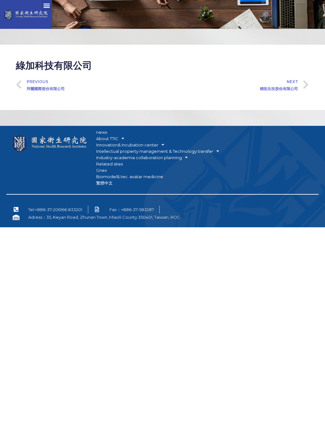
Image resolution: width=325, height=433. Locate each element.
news (101, 132)
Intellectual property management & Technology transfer (154, 151)
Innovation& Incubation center (127, 144)
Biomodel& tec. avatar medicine (129, 176)
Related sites (109, 163)
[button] (47, 5)
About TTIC (107, 138)
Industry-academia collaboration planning (139, 157)
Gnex (101, 170)
